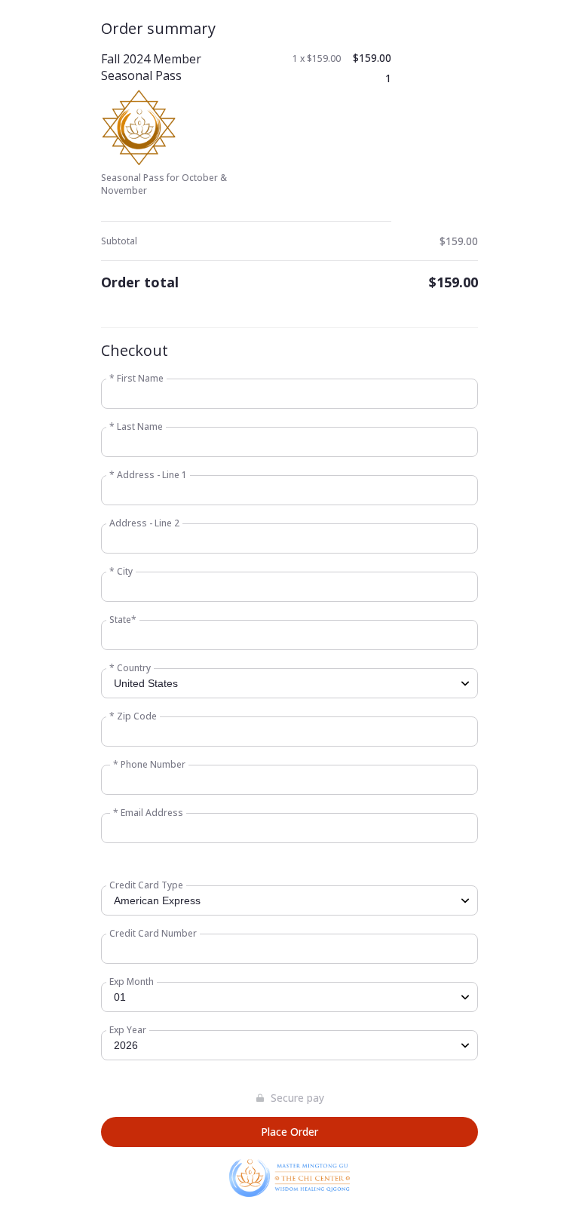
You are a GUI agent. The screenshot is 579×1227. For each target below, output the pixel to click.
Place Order (289, 1131)
